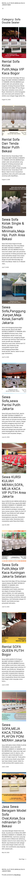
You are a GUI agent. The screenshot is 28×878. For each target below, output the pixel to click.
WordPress (17, 875)
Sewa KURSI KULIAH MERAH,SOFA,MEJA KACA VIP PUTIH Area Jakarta (14, 486)
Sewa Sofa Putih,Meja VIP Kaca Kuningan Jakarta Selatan (14, 570)
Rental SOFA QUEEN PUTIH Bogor (13, 650)
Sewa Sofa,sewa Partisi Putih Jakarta (11, 403)
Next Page (22, 859)
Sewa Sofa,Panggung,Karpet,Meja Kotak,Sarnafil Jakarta (14, 315)
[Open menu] (3, 8)
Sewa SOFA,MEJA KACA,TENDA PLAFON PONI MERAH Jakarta (14, 732)
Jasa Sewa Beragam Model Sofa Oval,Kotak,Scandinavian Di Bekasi (14, 816)
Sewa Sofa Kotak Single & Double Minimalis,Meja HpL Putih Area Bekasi (13, 229)
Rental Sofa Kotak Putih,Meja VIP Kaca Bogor (13, 67)
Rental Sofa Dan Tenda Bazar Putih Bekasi (11, 145)
